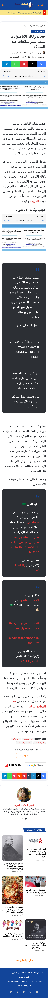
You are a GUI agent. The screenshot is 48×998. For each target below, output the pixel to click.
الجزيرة (34, 201)
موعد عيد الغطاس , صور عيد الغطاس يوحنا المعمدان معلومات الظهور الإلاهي (12, 909)
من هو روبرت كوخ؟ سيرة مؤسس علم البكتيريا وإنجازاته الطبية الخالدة (13, 866)
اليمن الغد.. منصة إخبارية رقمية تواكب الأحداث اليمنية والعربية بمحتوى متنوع (36, 853)
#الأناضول (33, 522)
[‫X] (22, 818)
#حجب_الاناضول (29, 600)
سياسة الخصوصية (13, 981)
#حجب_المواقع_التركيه (25, 623)
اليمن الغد (27, 985)
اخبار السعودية (28, 739)
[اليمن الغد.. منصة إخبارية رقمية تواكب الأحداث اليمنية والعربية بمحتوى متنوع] (35, 840)
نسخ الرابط (24, 755)
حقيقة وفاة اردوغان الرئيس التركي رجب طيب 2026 (35, 891)
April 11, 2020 (30, 661)
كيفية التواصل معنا (27, 981)
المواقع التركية (39, 743)
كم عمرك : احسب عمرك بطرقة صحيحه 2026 (24, 13)
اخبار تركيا (16, 739)
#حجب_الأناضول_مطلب (24, 537)
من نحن (39, 981)
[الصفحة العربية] (24, 5)
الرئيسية (40, 26)
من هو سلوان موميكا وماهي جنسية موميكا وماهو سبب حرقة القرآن (35, 945)
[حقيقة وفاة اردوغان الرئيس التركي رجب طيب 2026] (35, 881)
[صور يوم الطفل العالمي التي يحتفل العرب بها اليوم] (12, 925)
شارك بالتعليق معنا (24, 960)
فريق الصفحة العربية (35, 53)
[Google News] (35, 765)
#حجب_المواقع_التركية (25, 542)
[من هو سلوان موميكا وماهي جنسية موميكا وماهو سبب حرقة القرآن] (35, 929)
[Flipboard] (12, 765)
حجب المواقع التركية (24, 743)
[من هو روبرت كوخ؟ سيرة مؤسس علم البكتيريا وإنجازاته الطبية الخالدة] (12, 848)
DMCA (19, 985)
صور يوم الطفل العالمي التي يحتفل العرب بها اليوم (13, 934)
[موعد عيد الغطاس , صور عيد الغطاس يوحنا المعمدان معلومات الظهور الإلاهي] (12, 890)
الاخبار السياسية (30, 26)
